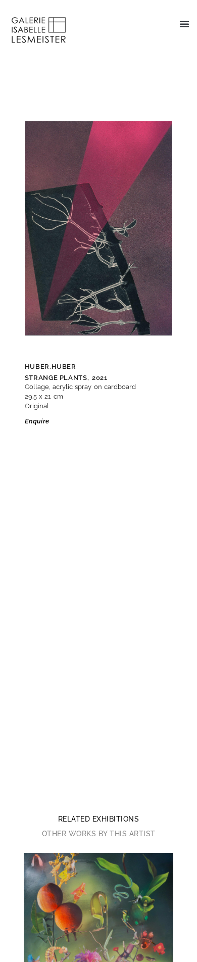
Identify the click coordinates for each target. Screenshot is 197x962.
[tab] (98, 819)
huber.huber (50, 366)
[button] (184, 23)
